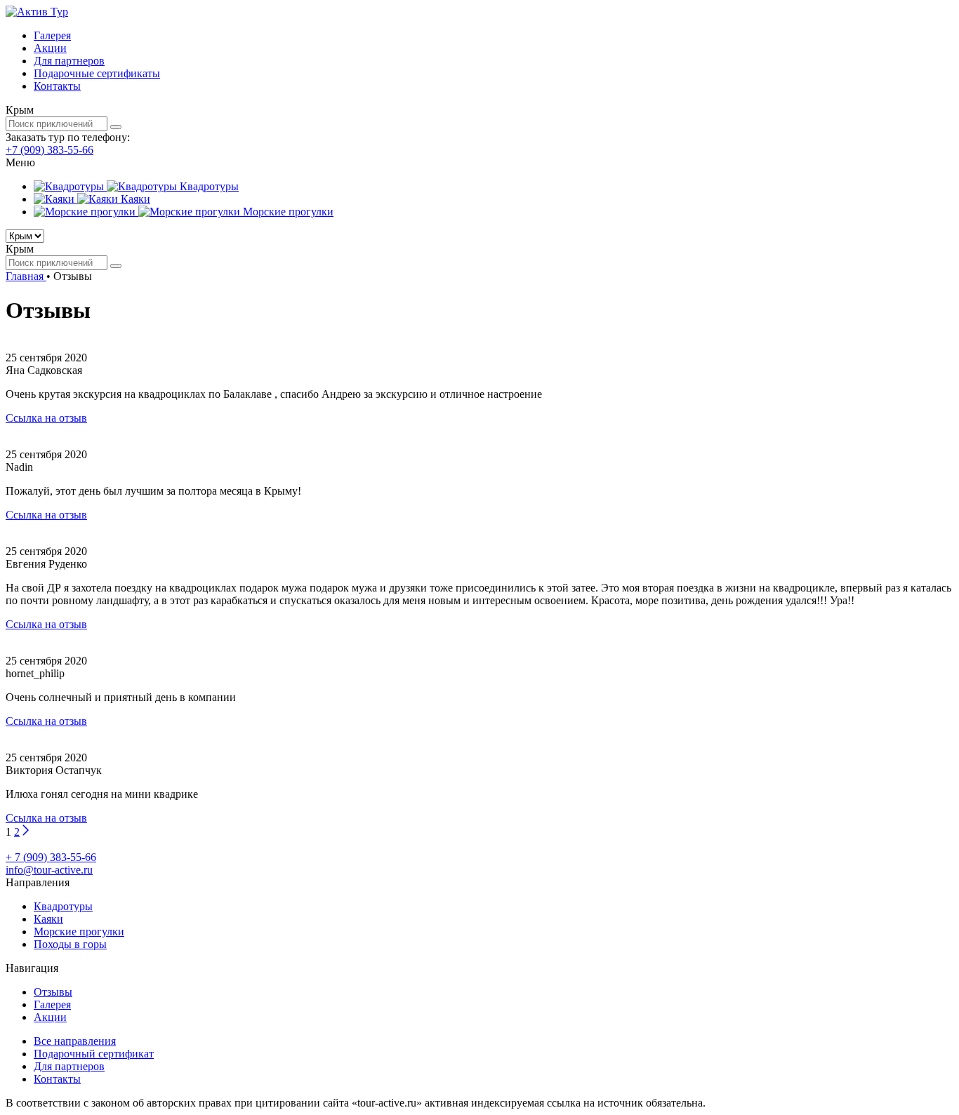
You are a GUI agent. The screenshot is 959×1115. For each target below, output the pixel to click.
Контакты (57, 86)
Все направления (75, 1041)
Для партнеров (69, 61)
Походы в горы (70, 944)
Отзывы (53, 992)
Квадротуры (63, 906)
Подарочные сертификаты (97, 73)
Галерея (52, 35)
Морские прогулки (79, 931)
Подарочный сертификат (94, 1054)
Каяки (48, 919)
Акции (50, 48)
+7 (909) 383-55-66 (49, 150)
